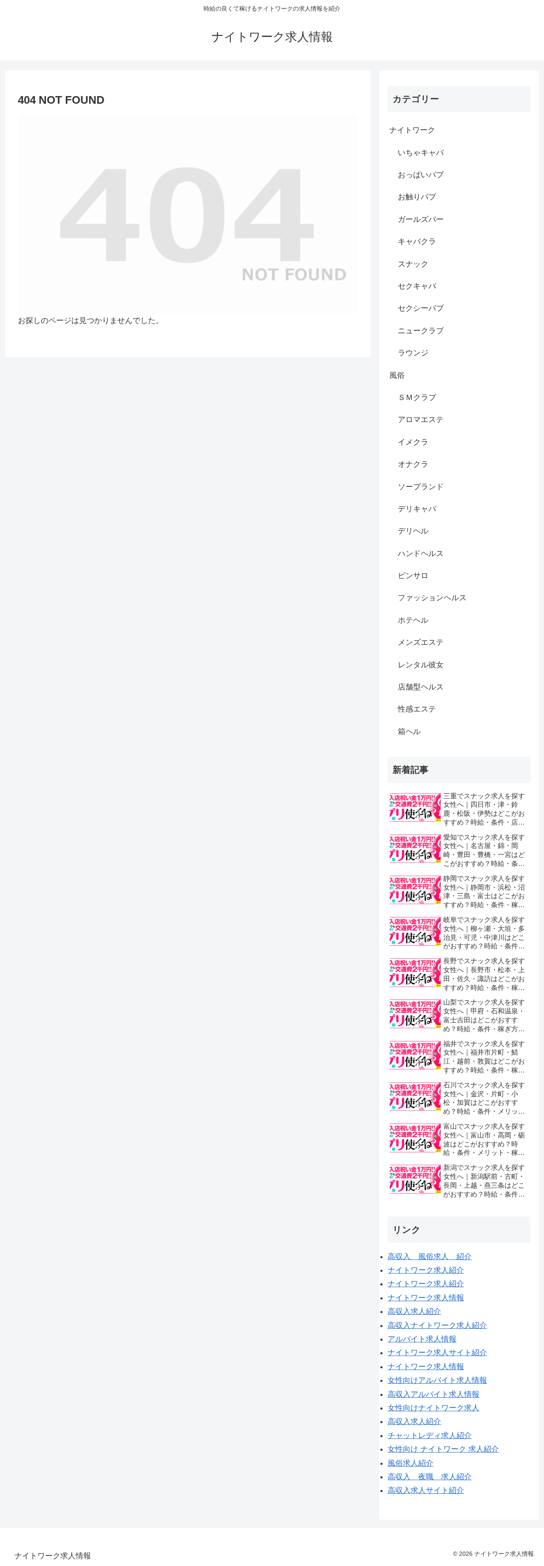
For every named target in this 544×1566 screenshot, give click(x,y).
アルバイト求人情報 (422, 1339)
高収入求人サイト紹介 (426, 1490)
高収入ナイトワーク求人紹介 (437, 1325)
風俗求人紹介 (411, 1463)
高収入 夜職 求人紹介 (430, 1476)
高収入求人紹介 (414, 1311)
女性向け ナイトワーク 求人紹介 (443, 1449)
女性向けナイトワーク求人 (433, 1408)
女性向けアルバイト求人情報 (437, 1380)
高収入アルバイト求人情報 (433, 1394)
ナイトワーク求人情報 (426, 1298)
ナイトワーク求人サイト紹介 (437, 1352)
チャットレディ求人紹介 (430, 1435)
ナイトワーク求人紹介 (426, 1270)
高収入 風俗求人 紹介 (430, 1256)
